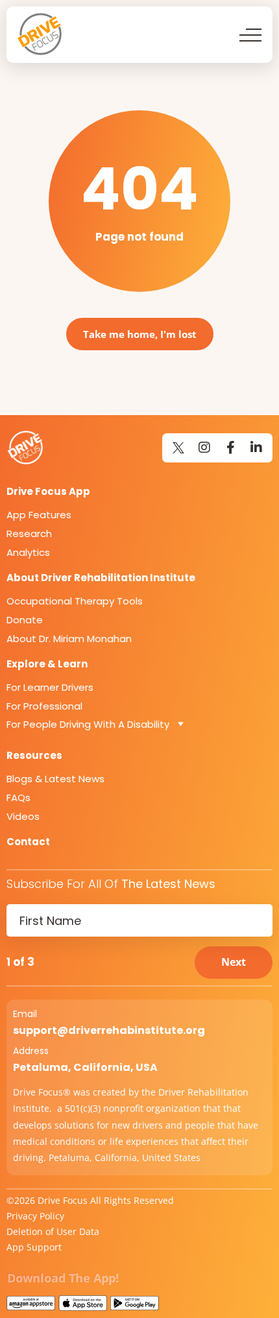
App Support (34, 1247)
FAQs (18, 797)
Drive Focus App (48, 491)
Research (29, 533)
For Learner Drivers (49, 687)
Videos (23, 816)
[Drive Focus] (40, 34)
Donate (24, 620)
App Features (38, 514)
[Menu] (250, 35)
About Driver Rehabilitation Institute (100, 577)
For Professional (44, 706)
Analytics (28, 552)
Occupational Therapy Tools (74, 601)
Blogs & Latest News (55, 778)
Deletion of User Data (52, 1231)
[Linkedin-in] (256, 447)
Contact (28, 841)
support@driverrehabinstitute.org (109, 1030)
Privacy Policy (35, 1216)
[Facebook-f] (230, 447)
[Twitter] (178, 447)
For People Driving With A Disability (87, 724)
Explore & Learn (47, 664)
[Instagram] (204, 447)
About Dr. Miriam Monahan (69, 638)
